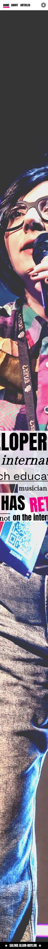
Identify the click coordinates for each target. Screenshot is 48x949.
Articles (25, 5)
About (14, 5)
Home (6, 5)
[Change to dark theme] (43, 5)
